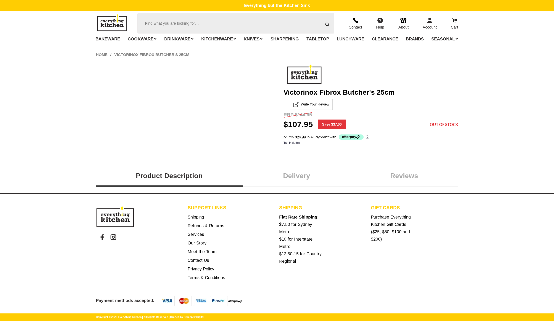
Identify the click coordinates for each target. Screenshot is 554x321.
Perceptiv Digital (194, 317)
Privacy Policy (201, 269)
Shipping (196, 217)
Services (196, 234)
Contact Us (198, 260)
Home (102, 55)
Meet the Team (202, 251)
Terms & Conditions (206, 277)
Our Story (197, 243)
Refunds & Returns (206, 225)
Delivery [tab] (296, 176)
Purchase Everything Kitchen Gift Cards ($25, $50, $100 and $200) (391, 228)
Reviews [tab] (404, 176)
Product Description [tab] (169, 176)
